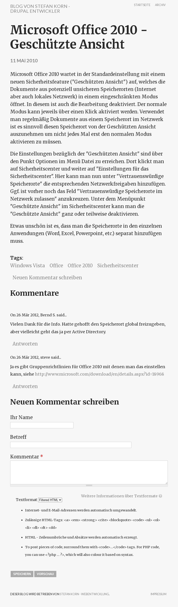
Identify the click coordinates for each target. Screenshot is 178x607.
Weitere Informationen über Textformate (119, 496)
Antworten (25, 344)
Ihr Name (21, 417)
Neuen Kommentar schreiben (47, 277)
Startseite (142, 5)
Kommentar (26, 457)
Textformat (27, 499)
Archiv (160, 5)
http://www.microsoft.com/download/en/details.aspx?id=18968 (99, 374)
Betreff (18, 437)
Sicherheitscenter (117, 265)
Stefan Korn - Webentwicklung (84, 594)
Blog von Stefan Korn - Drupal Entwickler (40, 8)
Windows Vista (27, 265)
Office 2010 (80, 265)
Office (56, 265)
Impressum (158, 594)
